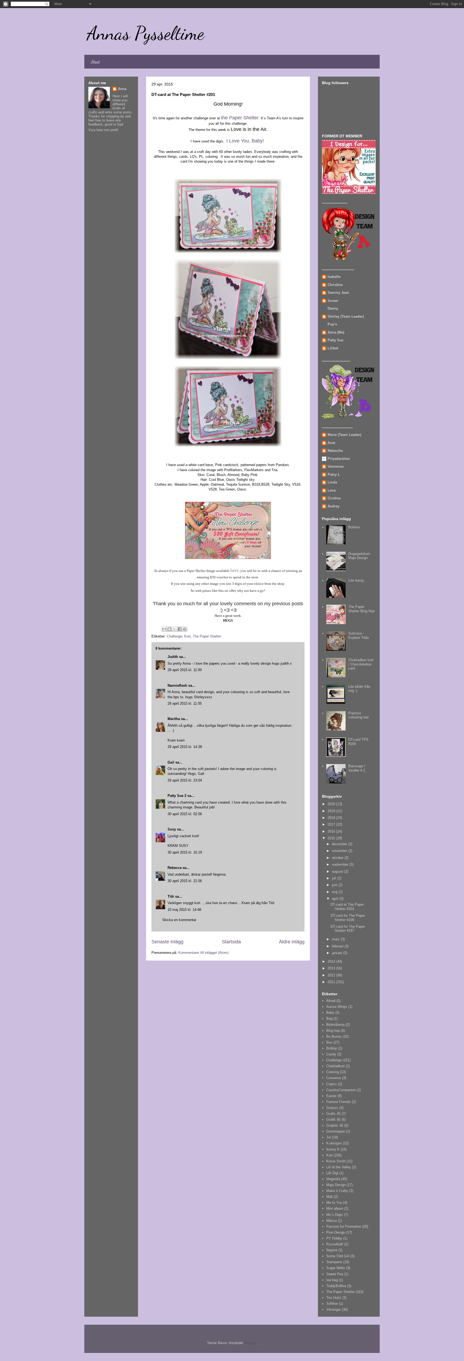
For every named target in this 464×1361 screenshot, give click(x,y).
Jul (328, 1137)
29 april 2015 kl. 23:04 (185, 780)
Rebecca (175, 868)
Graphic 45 (334, 1125)
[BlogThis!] (169, 629)
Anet (331, 443)
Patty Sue (335, 340)
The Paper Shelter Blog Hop (361, 609)
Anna (122, 89)
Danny (333, 308)
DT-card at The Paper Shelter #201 (347, 906)
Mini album (334, 1208)
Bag (329, 1018)
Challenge (174, 636)
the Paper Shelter (240, 117)
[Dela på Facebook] (179, 629)
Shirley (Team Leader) (346, 316)
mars (336, 939)
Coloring (332, 1072)
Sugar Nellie (335, 1268)
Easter (331, 1096)
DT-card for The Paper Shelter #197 (348, 929)
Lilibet (333, 348)
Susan (333, 301)
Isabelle (334, 277)
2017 (332, 824)
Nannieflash (177, 685)
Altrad (330, 1001)
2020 (332, 804)
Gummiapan (335, 1131)
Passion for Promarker (343, 1226)
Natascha (335, 451)
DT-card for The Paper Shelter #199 (348, 918)
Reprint (331, 1250)
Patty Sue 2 (177, 796)
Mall (329, 1197)
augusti (338, 871)
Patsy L (334, 474)
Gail (171, 762)
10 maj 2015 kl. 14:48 (184, 910)
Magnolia (333, 1179)
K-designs (334, 1143)
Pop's (332, 324)
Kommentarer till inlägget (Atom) (203, 953)
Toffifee (332, 1304)
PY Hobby (334, 1238)
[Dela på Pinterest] (184, 629)
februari (338, 946)
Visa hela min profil (103, 130)
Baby (330, 1013)
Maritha (174, 719)
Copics (331, 1084)
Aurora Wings (336, 1007)
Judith (173, 657)
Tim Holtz (333, 1298)
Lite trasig (356, 580)
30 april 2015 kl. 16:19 (185, 852)
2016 (332, 831)
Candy (331, 1054)
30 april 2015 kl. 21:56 (185, 881)
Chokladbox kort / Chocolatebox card (361, 664)
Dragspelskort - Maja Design (360, 556)
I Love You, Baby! (245, 141)
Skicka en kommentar (179, 920)
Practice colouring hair (358, 715)
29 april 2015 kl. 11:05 (185, 703)
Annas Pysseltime (145, 33)
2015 (332, 838)
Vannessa (335, 466)
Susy (172, 829)
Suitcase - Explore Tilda (358, 635)
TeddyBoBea (336, 1286)
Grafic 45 (333, 1114)
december (340, 844)
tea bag (332, 1280)
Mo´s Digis (334, 1215)
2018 (332, 818)
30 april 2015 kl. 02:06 (185, 814)
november (340, 851)
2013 (332, 968)
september (340, 864)
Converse (333, 1078)
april (335, 899)
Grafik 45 (333, 1120)
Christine (335, 285)
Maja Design (336, 1185)
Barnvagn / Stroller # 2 (356, 768)
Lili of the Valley (338, 1167)
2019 (332, 811)
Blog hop (333, 1031)
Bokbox (354, 527)
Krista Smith (336, 1161)
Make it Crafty (337, 1191)
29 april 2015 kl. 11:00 (185, 670)
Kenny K (333, 1149)
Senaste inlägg (167, 941)
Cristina (334, 498)
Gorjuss (332, 1108)
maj (335, 892)
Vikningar (333, 1310)
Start (95, 61)
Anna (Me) (336, 332)
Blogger (250, 1343)
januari (337, 953)
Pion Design (335, 1232)
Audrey (333, 506)
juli (334, 878)
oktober (338, 858)
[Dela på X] (174, 629)
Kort (187, 636)
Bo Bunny (334, 1036)
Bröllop (331, 1048)
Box (329, 1042)
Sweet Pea (334, 1274)
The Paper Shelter (207, 636)
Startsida (231, 941)
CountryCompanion (341, 1090)
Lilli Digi (332, 1173)
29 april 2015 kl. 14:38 (185, 747)
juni (335, 885)
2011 (332, 982)
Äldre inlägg (292, 941)
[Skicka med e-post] (164, 629)
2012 (332, 975)
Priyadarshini (339, 459)
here (234, 570)
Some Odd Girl (337, 1256)
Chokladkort (335, 1066)
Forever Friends (338, 1102)
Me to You (334, 1203)
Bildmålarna (335, 1025)
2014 (332, 961)
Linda (332, 482)
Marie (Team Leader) (344, 435)
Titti (171, 896)
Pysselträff (334, 1244)
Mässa (331, 1221)
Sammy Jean (338, 293)
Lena (332, 490)
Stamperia (334, 1262)
